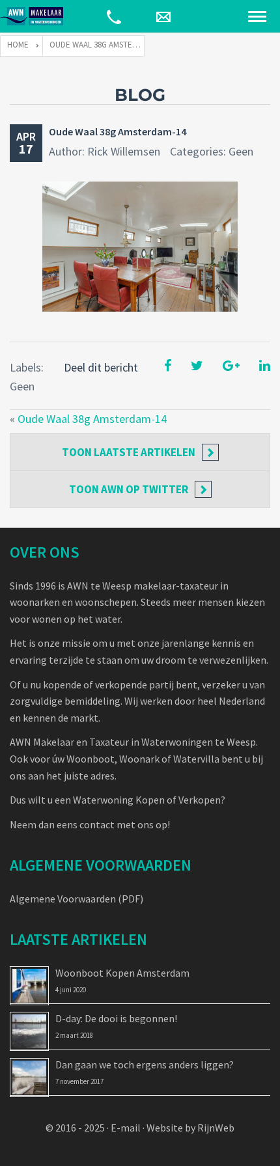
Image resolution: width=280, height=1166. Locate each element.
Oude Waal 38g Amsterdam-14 (117, 131)
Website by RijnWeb (190, 1127)
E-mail (126, 1127)
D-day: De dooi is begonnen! (116, 1018)
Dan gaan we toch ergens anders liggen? (144, 1064)
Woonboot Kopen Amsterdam (122, 972)
